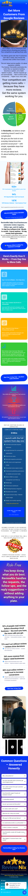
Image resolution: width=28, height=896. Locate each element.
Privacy (4, 883)
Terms (4, 880)
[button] (26, 3)
